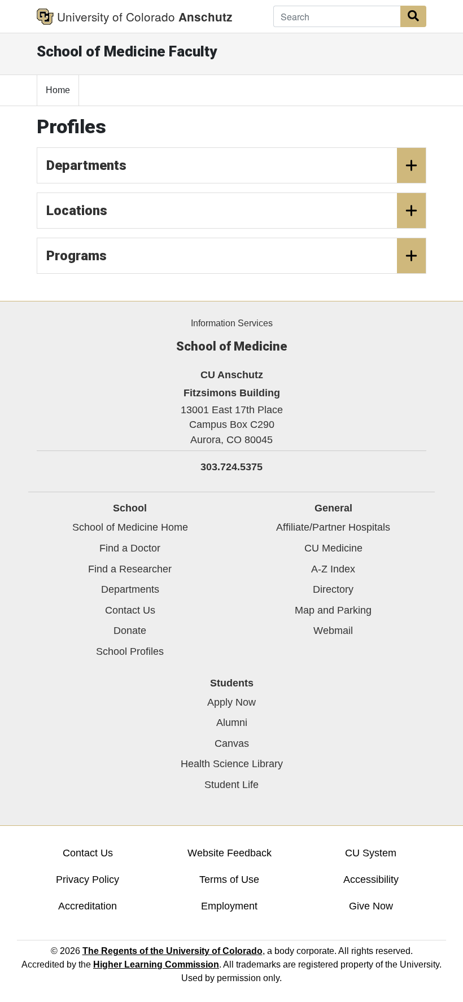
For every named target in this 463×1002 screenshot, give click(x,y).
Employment (229, 906)
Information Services (232, 323)
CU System (370, 853)
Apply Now (231, 702)
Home (58, 90)
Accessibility (371, 879)
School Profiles (130, 651)
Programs (76, 256)
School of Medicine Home (130, 527)
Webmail (333, 630)
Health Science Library (232, 763)
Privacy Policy (87, 879)
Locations (76, 210)
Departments (86, 165)
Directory (333, 589)
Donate (129, 630)
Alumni (231, 722)
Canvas (232, 743)
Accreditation (87, 906)
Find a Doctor (129, 548)
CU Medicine (333, 548)
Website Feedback (229, 853)
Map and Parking (333, 610)
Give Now (371, 906)
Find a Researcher (130, 569)
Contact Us (130, 610)
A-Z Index (333, 569)
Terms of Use (229, 879)
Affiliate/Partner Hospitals (333, 527)
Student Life (231, 784)
